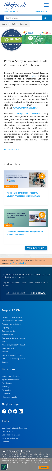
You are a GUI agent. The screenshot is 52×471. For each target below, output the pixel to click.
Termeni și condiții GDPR (12, 355)
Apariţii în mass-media (11, 379)
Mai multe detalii (11, 149)
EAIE (33, 76)
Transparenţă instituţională (13, 338)
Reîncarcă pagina (19, 24)
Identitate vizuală (9, 397)
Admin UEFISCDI (41, 12)
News (8, 226)
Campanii (6, 393)
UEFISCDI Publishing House (13, 358)
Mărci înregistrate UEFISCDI (13, 345)
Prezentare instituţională (12, 320)
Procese (5, 441)
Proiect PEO (11, 187)
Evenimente (7, 383)
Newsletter (7, 390)
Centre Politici (8, 348)
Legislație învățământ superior (15, 428)
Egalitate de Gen (9, 331)
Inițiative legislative (10, 438)
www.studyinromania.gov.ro (26, 107)
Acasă (4, 24)
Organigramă (7, 327)
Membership (7, 334)
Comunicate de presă (11, 376)
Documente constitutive (12, 317)
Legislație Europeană (11, 435)
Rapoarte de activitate (11, 324)
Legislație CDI (7, 431)
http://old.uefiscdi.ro (17, 263)
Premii (4, 341)
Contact (5, 362)
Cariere (5, 351)
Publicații (6, 386)
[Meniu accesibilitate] (4, 467)
